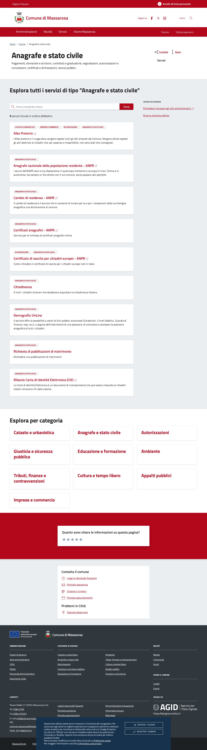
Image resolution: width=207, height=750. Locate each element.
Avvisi (156, 664)
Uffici (12, 664)
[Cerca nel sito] (190, 18)
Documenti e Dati (18, 678)
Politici (13, 669)
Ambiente (110, 655)
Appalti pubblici (112, 669)
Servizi (22, 44)
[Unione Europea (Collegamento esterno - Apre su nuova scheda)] (24, 634)
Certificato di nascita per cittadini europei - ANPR (50, 258)
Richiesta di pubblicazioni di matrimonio (42, 351)
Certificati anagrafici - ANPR (34, 230)
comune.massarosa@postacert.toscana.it (30, 726)
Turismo (165, 32)
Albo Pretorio (24, 133)
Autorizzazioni (64, 664)
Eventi (156, 688)
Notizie (156, 655)
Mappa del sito (19, 744)
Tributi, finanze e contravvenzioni (121, 659)
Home (12, 44)
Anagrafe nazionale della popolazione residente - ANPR (54, 165)
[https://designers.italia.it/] (175, 707)
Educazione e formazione (69, 674)
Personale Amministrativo (22, 674)
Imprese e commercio (115, 674)
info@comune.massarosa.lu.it (30, 718)
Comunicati (158, 659)
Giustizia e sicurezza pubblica (71, 669)
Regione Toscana (21, 4)
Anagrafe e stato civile (68, 659)
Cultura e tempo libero (115, 664)
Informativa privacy (114, 710)
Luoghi (156, 683)
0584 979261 (20, 714)
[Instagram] (163, 18)
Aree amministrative (19, 659)
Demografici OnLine (28, 315)
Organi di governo (18, 655)
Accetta (146, 731)
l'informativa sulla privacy (89, 743)
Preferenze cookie (102, 740)
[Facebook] (150, 18)
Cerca (126, 107)
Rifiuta (146, 724)
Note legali (110, 715)
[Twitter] (157, 18)
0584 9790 (18, 709)
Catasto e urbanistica (68, 655)
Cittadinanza (23, 286)
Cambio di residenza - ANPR (34, 197)
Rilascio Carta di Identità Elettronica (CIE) (44, 379)
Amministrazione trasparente (119, 706)
